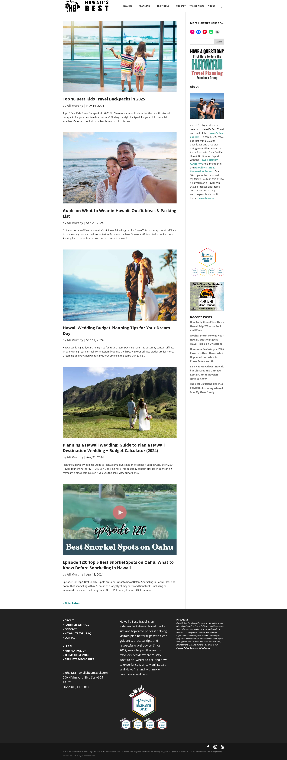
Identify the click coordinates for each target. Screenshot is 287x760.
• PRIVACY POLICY (74, 650)
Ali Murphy (75, 106)
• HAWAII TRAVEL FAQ (77, 633)
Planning (144, 6)
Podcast (181, 6)
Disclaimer (205, 648)
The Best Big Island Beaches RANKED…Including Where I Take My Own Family (206, 388)
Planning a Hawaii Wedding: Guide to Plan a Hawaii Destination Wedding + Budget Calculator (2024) (114, 447)
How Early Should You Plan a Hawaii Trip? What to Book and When (207, 326)
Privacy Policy (182, 648)
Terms (193, 648)
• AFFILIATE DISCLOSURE (78, 659)
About (211, 6)
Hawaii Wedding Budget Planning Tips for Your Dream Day (116, 330)
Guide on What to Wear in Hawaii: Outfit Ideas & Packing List (119, 213)
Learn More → (206, 198)
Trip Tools (163, 6)
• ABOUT (68, 620)
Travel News (197, 6)
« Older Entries (71, 603)
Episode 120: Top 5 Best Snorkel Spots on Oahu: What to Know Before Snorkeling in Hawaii (118, 564)
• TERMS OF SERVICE (76, 655)
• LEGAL (68, 646)
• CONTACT (70, 638)
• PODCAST (70, 629)
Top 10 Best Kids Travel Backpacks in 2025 (104, 99)
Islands (127, 6)
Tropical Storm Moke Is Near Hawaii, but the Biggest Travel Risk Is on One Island (206, 339)
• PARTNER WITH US (76, 625)
